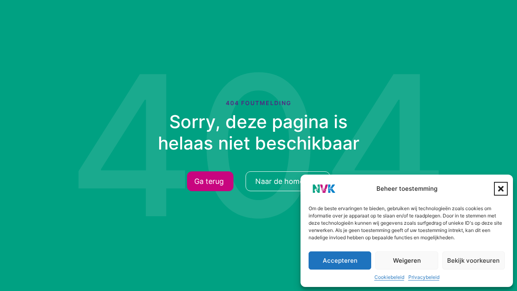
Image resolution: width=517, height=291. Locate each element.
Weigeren (407, 260)
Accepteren (340, 260)
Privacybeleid (423, 277)
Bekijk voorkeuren (473, 260)
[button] (501, 189)
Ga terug (209, 181)
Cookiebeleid (389, 277)
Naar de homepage (288, 181)
